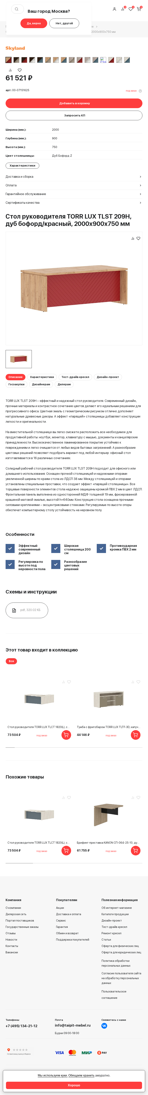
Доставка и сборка (19, 176)
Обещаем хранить (81, 1075)
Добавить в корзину (74, 103)
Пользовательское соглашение (114, 994)
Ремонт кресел (111, 933)
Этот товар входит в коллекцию (42, 650)
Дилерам (64, 384)
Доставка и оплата (68, 914)
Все (11, 661)
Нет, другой (64, 23)
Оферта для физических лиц (120, 946)
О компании (13, 907)
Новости (11, 939)
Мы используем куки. (53, 1075)
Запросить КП (74, 115)
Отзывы (11, 933)
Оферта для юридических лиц (121, 952)
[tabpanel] (18, 359)
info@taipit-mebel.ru (73, 1025)
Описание (15, 377)
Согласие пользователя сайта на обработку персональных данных (121, 978)
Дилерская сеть (16, 914)
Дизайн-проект (108, 377)
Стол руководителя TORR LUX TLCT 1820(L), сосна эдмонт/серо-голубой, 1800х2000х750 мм (39, 727)
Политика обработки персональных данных (116, 963)
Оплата (11, 185)
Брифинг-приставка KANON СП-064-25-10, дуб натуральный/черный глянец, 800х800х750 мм (108, 842)
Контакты (12, 946)
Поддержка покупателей (72, 939)
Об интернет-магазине (117, 907)
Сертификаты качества (23, 203)
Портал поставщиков (20, 920)
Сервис (61, 920)
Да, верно (34, 23)
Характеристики (42, 377)
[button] (10, 748)
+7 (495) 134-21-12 (21, 1026)
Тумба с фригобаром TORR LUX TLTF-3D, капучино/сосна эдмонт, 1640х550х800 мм (108, 727)
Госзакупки (16, 384)
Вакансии (12, 952)
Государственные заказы (22, 926)
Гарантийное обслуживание (26, 194)
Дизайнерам (41, 384)
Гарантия (62, 926)
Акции (60, 907)
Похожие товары (25, 777)
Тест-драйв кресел (75, 377)
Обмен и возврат (67, 933)
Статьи (106, 939)
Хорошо (74, 1085)
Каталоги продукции (115, 914)
